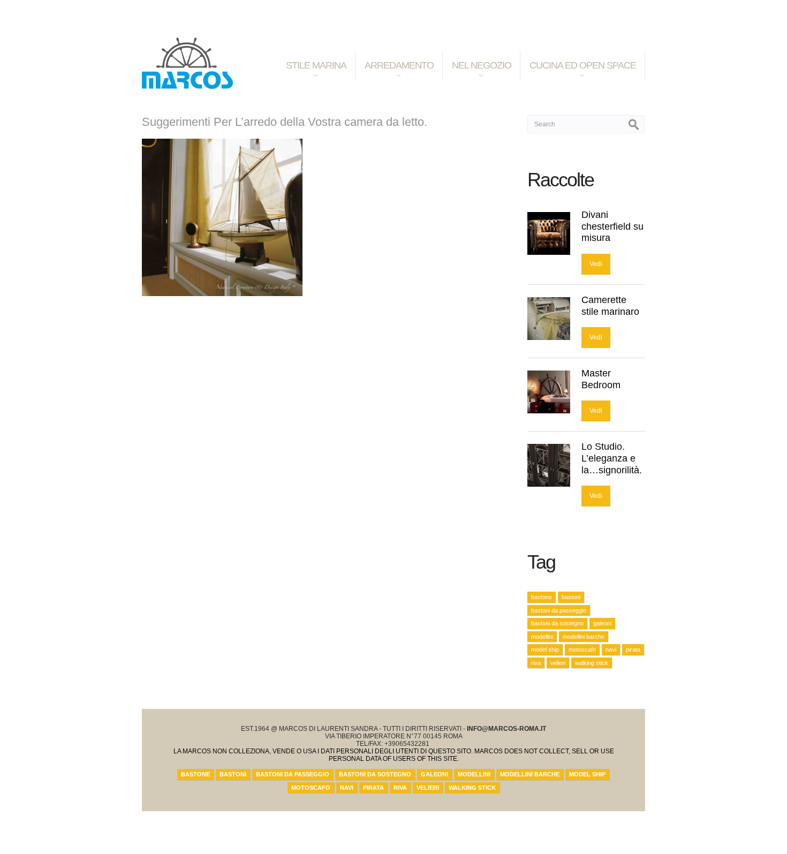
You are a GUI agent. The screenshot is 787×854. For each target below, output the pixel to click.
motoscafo (582, 649)
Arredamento (394, 74)
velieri (557, 663)
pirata (633, 649)
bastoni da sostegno (557, 623)
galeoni (602, 623)
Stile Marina (311, 74)
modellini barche (583, 636)
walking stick (591, 663)
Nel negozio (476, 74)
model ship (545, 649)
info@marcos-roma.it (506, 728)
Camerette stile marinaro (610, 305)
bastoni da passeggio (558, 610)
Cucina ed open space (578, 74)
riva (536, 663)
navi (611, 649)
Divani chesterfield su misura (612, 226)
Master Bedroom (600, 379)
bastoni (571, 597)
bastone (541, 597)
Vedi (595, 264)
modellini (542, 636)
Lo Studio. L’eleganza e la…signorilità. (611, 458)
